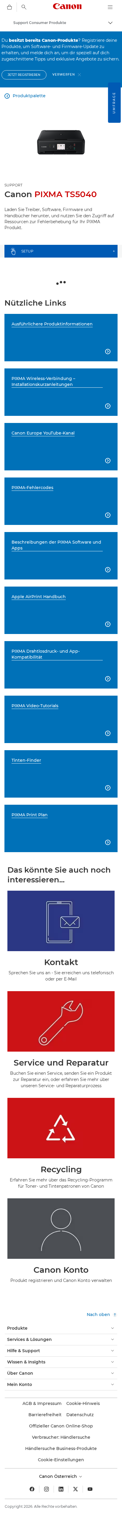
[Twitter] (75, 1489)
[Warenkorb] (9, 7)
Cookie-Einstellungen (61, 1459)
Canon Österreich (58, 1476)
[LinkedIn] (61, 1489)
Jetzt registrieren (24, 75)
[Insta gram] (46, 1489)
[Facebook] (32, 1489)
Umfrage (114, 103)
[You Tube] (90, 1489)
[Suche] (24, 7)
